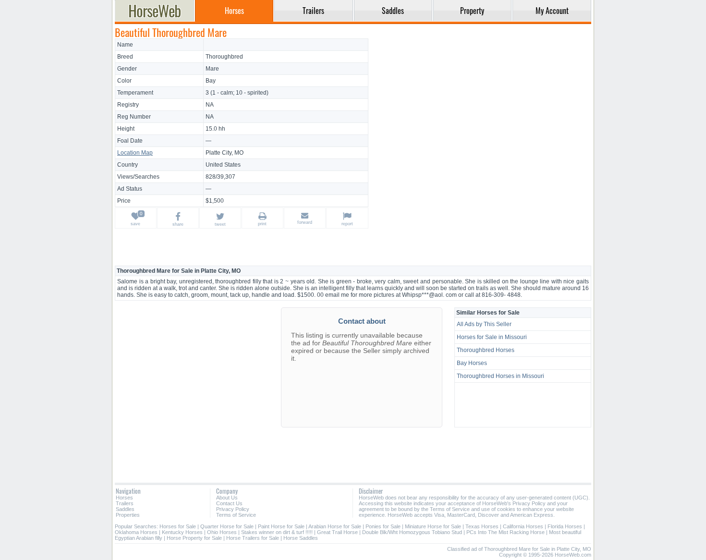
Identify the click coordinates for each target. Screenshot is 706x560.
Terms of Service (236, 515)
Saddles (125, 509)
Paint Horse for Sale (281, 526)
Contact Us (229, 503)
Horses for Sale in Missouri (492, 337)
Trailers (125, 503)
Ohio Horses (222, 532)
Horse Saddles (300, 538)
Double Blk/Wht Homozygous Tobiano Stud (412, 532)
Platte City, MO (224, 152)
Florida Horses (565, 526)
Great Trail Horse (337, 532)
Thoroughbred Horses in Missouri (500, 376)
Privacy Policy (232, 509)
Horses (124, 497)
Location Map (135, 152)
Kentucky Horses (182, 532)
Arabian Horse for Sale (334, 526)
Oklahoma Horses (136, 532)
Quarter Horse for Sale (227, 526)
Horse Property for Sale (194, 538)
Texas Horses (482, 526)
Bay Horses (472, 363)
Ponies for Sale (383, 526)
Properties (128, 515)
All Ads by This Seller (484, 324)
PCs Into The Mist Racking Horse (505, 532)
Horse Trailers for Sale (252, 538)
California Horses (523, 526)
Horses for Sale (177, 526)
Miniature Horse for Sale (433, 526)
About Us (227, 497)
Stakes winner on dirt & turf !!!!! (277, 532)
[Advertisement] (481, 105)
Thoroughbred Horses (485, 350)
